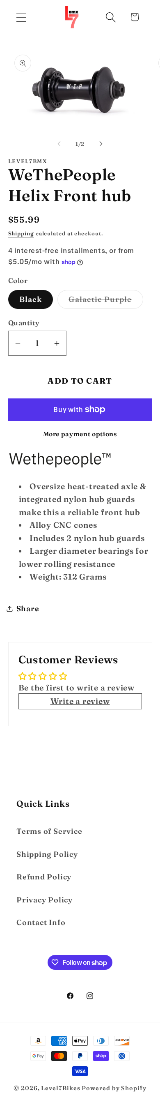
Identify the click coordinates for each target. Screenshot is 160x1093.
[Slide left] (59, 144)
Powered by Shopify (114, 1088)
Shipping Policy (47, 854)
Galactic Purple (106, 301)
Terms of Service (49, 831)
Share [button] (27, 608)
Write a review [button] (80, 701)
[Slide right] (101, 144)
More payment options (80, 434)
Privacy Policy (44, 899)
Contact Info (40, 922)
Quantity (24, 322)
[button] (21, 17)
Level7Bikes (60, 1088)
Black (30, 299)
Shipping (21, 233)
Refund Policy (43, 876)
